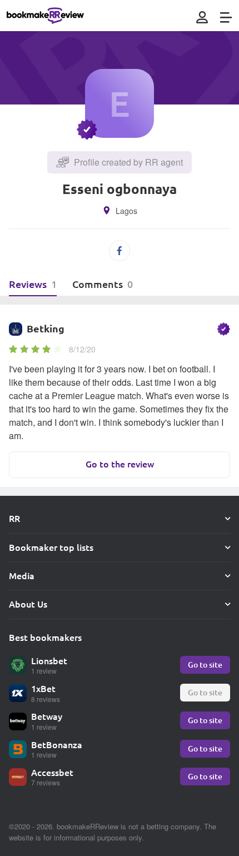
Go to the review (120, 464)
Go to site (205, 664)
